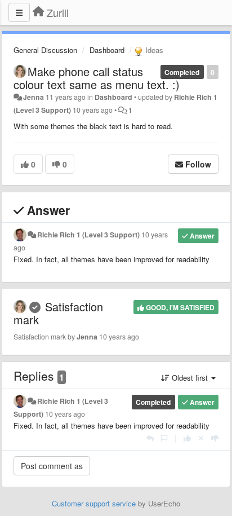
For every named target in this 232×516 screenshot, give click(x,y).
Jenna (33, 97)
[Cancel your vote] (201, 438)
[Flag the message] (164, 438)
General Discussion (45, 50)
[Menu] (19, 12)
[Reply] (150, 438)
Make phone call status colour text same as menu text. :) (97, 77)
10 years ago (65, 414)
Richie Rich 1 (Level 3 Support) (88, 235)
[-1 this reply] (214, 438)
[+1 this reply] (187, 438)
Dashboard (107, 50)
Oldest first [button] (189, 377)
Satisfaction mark (58, 313)
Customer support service (94, 503)
